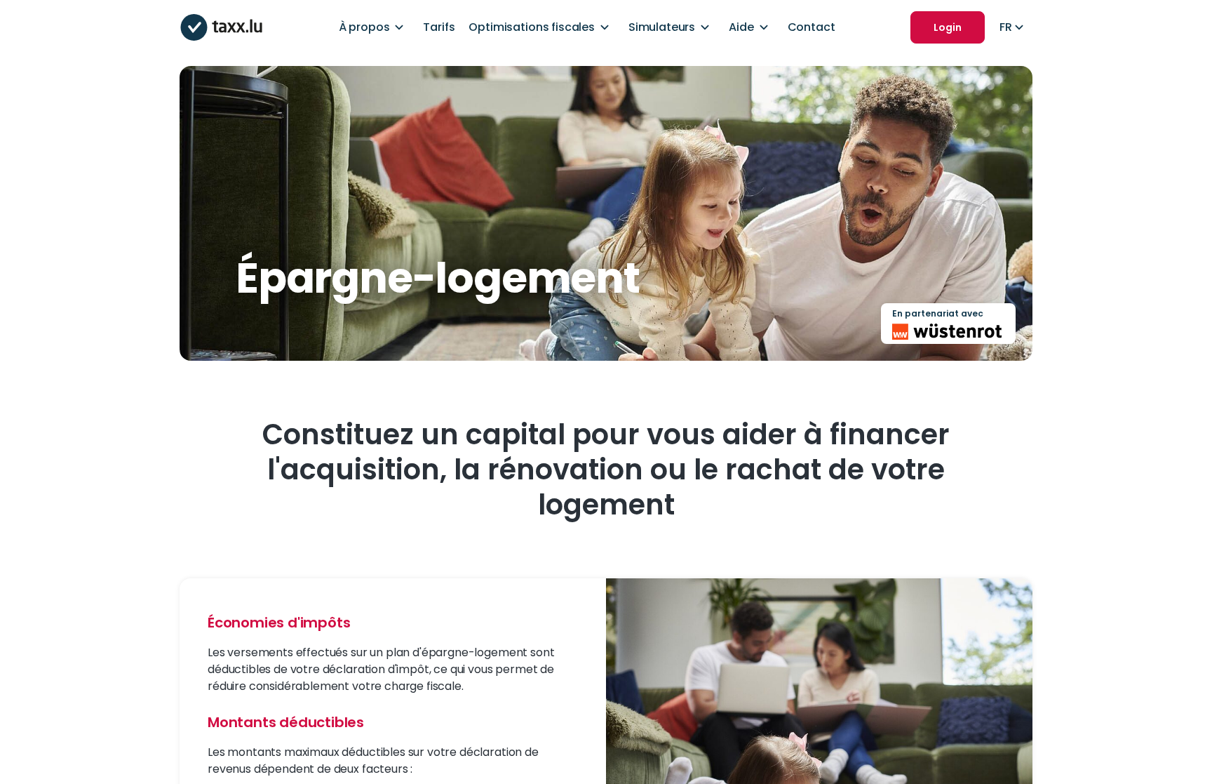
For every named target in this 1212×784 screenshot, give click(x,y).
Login (948, 27)
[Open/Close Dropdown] (399, 27)
